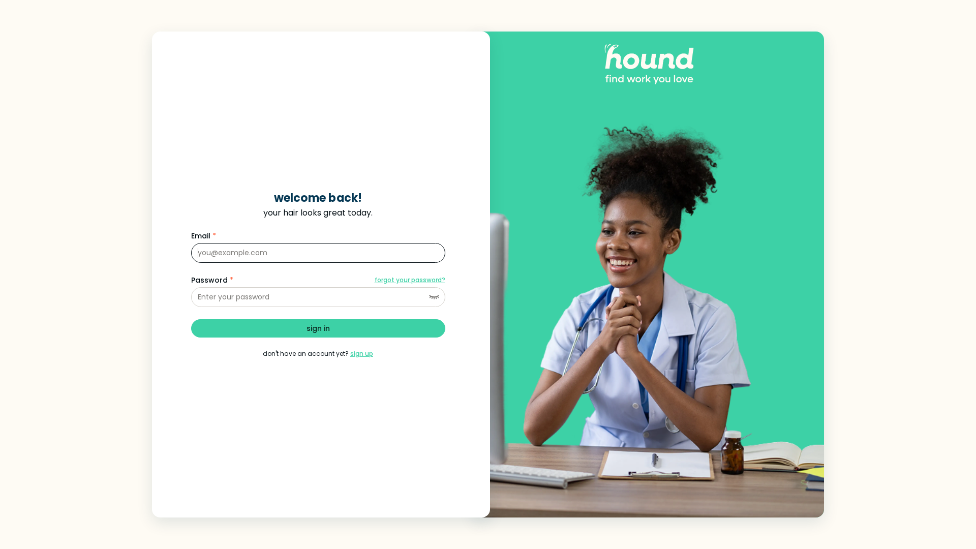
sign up (361, 353)
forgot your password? (410, 280)
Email (203, 236)
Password (212, 280)
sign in (318, 328)
